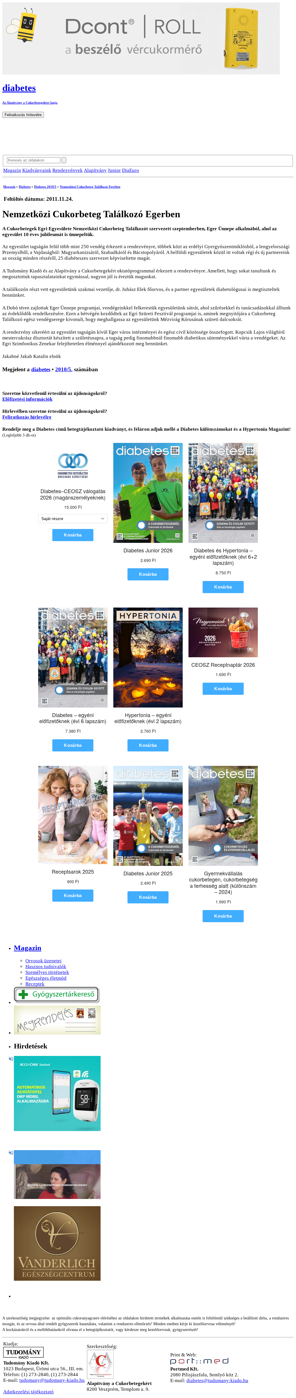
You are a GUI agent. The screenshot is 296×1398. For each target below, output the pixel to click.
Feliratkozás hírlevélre (26, 417)
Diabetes (25, 186)
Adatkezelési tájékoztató (28, 1392)
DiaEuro (130, 170)
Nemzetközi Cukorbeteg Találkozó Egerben (90, 186)
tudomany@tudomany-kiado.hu (52, 1380)
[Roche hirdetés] (57, 1129)
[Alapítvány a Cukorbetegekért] (100, 1377)
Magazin (12, 170)
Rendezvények (67, 170)
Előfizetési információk (27, 399)
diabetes (40, 369)
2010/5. (64, 369)
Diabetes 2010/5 (45, 186)
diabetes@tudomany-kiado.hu (217, 1380)
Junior (114, 170)
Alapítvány (95, 170)
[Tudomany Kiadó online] (23, 1357)
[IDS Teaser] (57, 1197)
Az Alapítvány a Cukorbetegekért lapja (30, 102)
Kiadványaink (36, 170)
